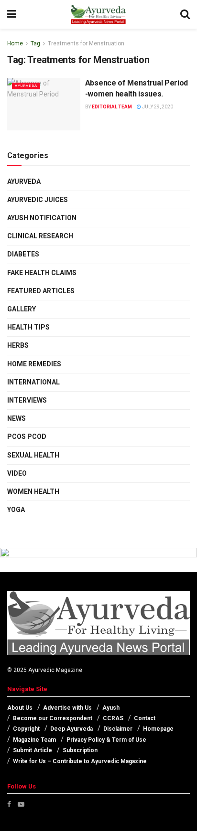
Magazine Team (34, 739)
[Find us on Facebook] (9, 804)
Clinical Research (40, 236)
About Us (20, 707)
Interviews (27, 400)
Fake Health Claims (42, 273)
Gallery (21, 309)
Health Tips (28, 327)
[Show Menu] (11, 14)
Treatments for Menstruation (86, 43)
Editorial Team (112, 106)
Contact (144, 718)
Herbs (18, 345)
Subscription (80, 750)
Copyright (26, 728)
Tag (35, 43)
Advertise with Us (67, 707)
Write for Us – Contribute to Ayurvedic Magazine (80, 761)
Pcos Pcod (26, 436)
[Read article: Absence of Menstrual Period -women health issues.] (43, 104)
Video (17, 473)
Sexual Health (33, 455)
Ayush (111, 707)
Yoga (16, 509)
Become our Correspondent (52, 718)
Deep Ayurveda (71, 728)
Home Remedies (34, 364)
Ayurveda (26, 86)
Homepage (158, 728)
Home (15, 43)
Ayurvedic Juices (37, 199)
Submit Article (32, 750)
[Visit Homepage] (98, 14)
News (16, 418)
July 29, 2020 (157, 106)
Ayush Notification (42, 218)
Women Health (33, 491)
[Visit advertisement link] (98, 560)
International (33, 382)
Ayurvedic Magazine (55, 670)
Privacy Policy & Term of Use (106, 739)
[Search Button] (185, 14)
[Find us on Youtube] (21, 804)
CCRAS (113, 718)
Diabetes (23, 254)
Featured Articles (41, 291)
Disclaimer (117, 728)
